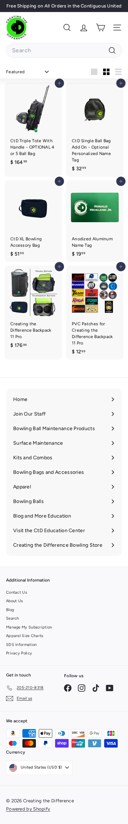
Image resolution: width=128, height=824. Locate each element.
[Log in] (83, 27)
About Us (14, 601)
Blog (10, 610)
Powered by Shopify (28, 809)
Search (12, 618)
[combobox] (64, 50)
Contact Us (16, 592)
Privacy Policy (19, 653)
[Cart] (100, 27)
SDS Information (21, 644)
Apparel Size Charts (24, 635)
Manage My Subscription (29, 627)
